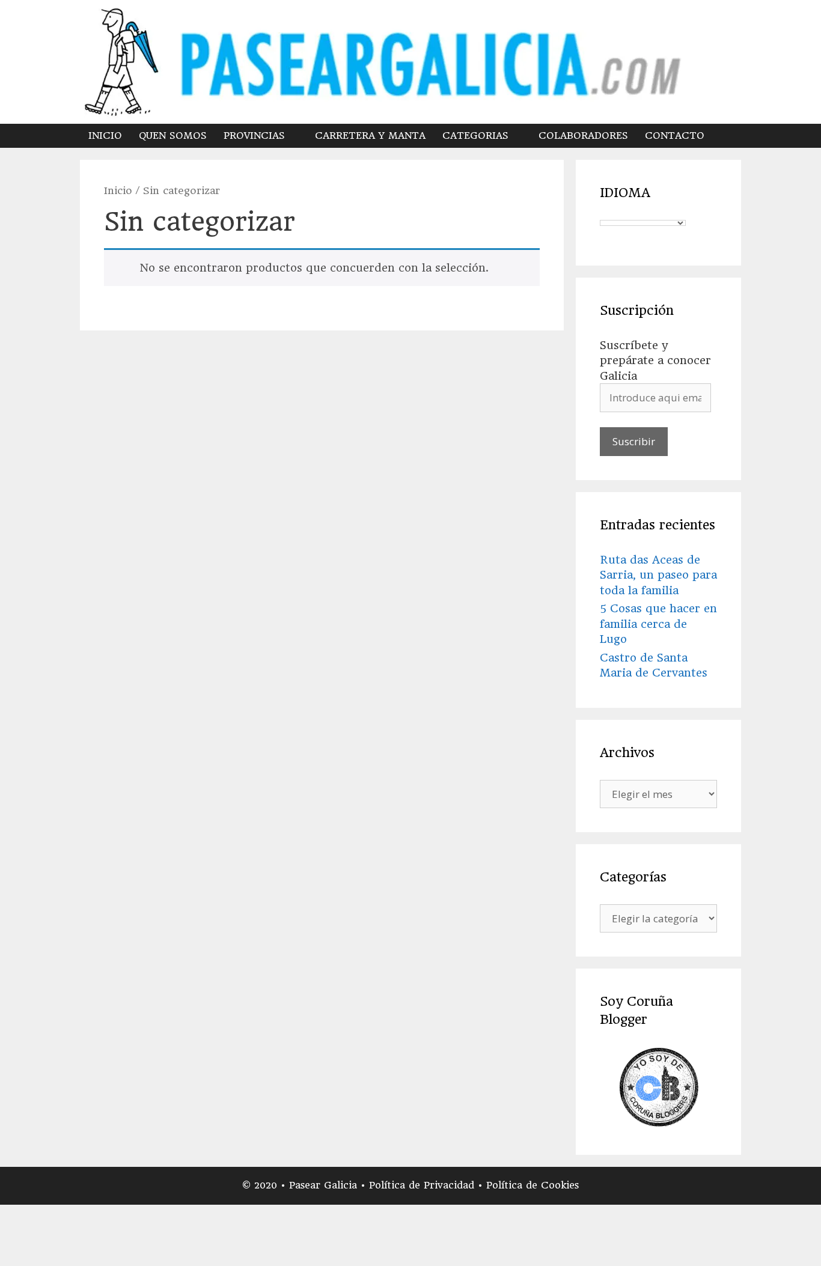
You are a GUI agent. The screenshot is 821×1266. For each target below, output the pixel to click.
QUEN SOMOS (173, 135)
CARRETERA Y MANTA (370, 135)
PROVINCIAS (254, 135)
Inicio (118, 190)
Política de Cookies (532, 1185)
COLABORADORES (583, 135)
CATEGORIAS (475, 135)
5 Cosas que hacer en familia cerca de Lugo (658, 623)
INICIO (105, 135)
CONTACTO (674, 135)
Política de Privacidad (423, 1185)
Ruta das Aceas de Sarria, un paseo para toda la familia (658, 575)
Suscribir (633, 441)
